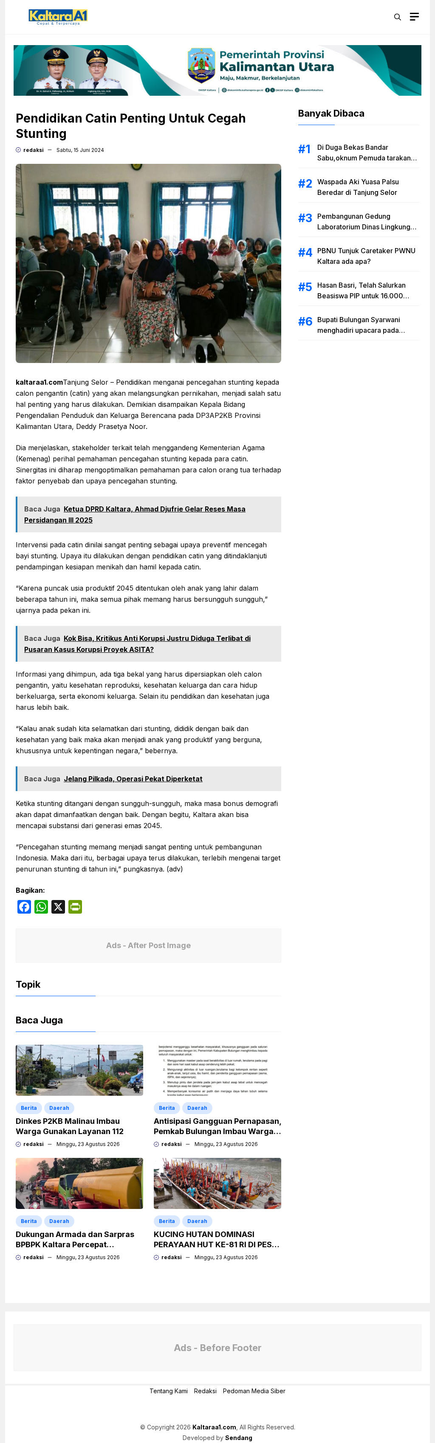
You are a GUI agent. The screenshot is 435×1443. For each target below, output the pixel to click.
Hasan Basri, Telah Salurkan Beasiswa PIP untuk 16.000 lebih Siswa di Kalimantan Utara (367, 296)
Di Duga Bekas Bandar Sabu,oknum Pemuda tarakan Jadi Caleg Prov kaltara (364, 158)
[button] (398, 17)
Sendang (238, 1437)
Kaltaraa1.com (214, 1427)
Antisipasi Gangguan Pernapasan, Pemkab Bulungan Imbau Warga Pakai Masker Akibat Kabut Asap (217, 1131)
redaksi (33, 150)
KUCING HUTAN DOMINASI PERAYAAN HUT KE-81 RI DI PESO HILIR (216, 1244)
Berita (29, 1108)
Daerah (59, 1108)
